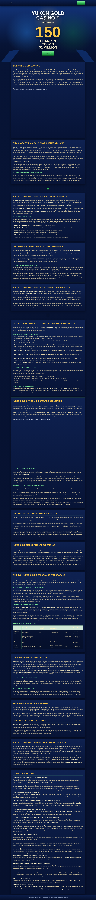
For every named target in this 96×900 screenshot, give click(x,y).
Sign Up (48, 53)
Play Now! (81, 2)
